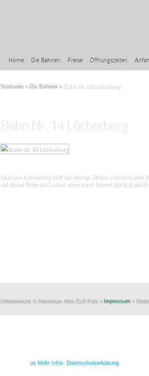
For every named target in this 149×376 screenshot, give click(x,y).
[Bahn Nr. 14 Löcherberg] (34, 149)
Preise (75, 60)
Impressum (116, 301)
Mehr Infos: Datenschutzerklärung (78, 363)
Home (16, 60)
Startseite (11, 86)
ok (33, 363)
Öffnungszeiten (108, 60)
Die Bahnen (45, 60)
